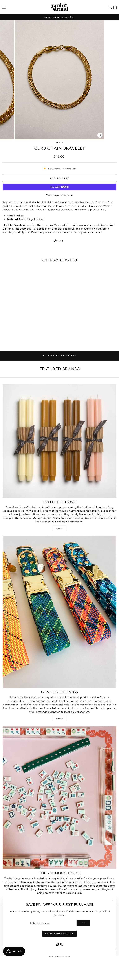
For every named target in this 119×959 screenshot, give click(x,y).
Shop (59, 528)
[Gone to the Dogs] (59, 612)
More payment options (59, 194)
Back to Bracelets (61, 355)
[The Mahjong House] (59, 797)
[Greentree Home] (59, 441)
